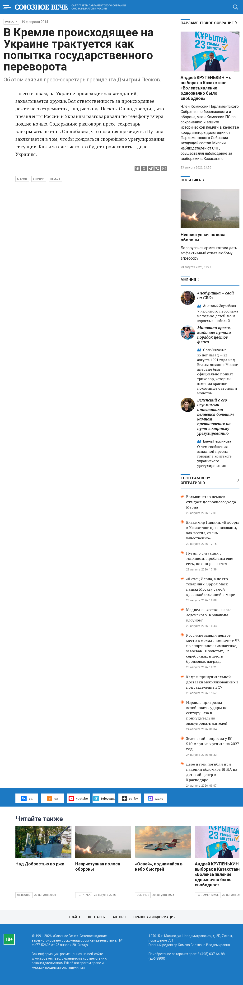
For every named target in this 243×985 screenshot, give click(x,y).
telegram (108, 798)
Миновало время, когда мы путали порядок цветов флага (214, 335)
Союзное (143, 895)
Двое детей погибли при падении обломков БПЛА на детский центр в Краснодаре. (211, 771)
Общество (24, 895)
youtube (82, 798)
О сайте (74, 917)
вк (31, 798)
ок (56, 798)
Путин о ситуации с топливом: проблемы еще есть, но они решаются (209, 558)
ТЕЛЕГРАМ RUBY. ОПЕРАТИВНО (196, 480)
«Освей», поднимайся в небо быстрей (158, 866)
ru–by (133, 798)
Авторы (119, 917)
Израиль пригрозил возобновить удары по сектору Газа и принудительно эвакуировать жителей (206, 713)
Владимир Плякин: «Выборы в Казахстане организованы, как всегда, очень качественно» (212, 530)
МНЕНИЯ (188, 280)
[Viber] (157, 168)
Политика (191, 180)
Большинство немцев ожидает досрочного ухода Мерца (211, 502)
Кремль (22, 178)
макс (159, 798)
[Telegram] (151, 168)
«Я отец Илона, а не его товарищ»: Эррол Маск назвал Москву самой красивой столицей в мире (210, 586)
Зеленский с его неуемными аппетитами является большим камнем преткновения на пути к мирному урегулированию (215, 416)
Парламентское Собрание (207, 23)
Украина (38, 178)
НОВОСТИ (11, 21)
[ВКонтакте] (137, 168)
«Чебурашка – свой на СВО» (215, 295)
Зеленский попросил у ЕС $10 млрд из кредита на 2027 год (212, 744)
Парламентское (207, 895)
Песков (55, 178)
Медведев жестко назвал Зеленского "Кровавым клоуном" (208, 615)
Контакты (97, 917)
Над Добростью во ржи (39, 863)
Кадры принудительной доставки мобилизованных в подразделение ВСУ (212, 682)
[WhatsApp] (164, 168)
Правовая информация (154, 917)
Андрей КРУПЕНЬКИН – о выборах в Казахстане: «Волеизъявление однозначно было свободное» (206, 88)
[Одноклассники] (144, 168)
